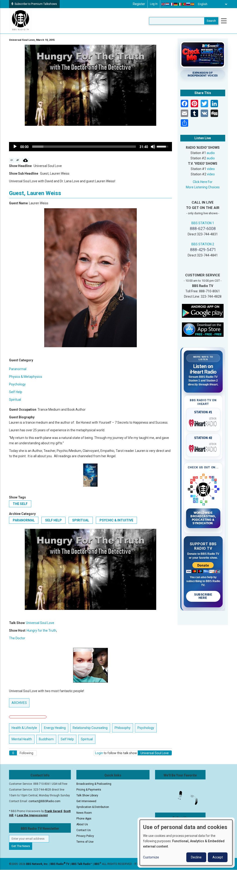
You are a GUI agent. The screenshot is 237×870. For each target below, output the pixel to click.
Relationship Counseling (90, 728)
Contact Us (83, 830)
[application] (90, 146)
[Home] (20, 20)
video (211, 169)
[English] (163, 4)
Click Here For (202, 182)
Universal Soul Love (40, 623)
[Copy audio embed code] (11, 160)
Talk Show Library (87, 795)
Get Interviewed (86, 801)
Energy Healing (55, 728)
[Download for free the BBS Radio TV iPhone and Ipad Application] (203, 329)
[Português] (184, 4)
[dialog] (186, 842)
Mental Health (22, 739)
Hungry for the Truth (41, 630)
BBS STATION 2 (202, 244)
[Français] (172, 4)
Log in (154, 4)
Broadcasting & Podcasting (93, 783)
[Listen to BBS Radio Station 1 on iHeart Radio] (203, 422)
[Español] (192, 4)
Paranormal (17, 369)
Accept (217, 857)
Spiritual (15, 399)
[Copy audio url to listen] (17, 160)
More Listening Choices (203, 187)
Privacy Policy (85, 836)
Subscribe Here (203, 596)
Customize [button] (151, 857)
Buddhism (46, 739)
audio (211, 153)
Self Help (15, 392)
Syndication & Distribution (92, 807)
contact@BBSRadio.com (44, 801)
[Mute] (153, 146)
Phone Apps (83, 818)
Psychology (17, 384)
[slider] (84, 146)
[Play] (15, 146)
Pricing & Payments (88, 789)
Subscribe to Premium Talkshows (36, 4)
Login (99, 753)
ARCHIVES (19, 703)
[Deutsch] (176, 4)
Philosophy (123, 728)
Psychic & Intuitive (116, 520)
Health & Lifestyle (24, 728)
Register (139, 4)
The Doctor (17, 638)
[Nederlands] (167, 4)
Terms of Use (85, 841)
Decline (196, 857)
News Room (84, 812)
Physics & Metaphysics (25, 376)
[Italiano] (180, 4)
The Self (20, 504)
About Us (82, 824)
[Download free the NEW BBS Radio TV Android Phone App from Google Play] (203, 310)
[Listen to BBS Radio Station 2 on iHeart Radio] (203, 447)
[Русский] (188, 4)
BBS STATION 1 (202, 223)
